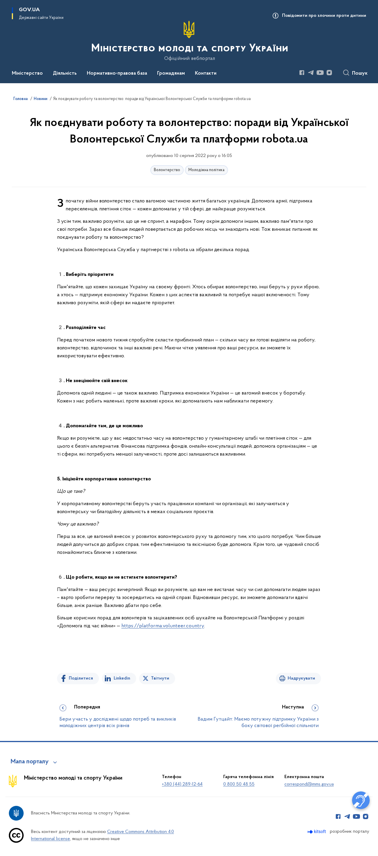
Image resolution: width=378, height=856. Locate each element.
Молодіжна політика (206, 170)
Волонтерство (167, 170)
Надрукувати (301, 678)
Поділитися (81, 678)
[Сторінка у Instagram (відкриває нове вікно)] (329, 72)
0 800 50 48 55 (239, 784)
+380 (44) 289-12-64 (182, 784)
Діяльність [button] (65, 73)
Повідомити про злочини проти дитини (324, 15)
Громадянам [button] (171, 73)
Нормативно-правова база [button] (117, 73)
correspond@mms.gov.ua (309, 784)
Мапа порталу (30, 762)
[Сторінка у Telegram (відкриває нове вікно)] (311, 72)
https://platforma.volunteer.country (162, 626)
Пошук (360, 73)
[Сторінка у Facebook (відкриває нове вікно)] (301, 72)
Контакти (205, 73)
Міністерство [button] (27, 73)
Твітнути (160, 678)
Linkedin (122, 678)
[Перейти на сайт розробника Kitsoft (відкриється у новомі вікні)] (317, 831)
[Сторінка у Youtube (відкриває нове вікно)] (320, 72)
